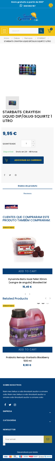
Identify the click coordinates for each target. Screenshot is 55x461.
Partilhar (4, 175)
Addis (35, 452)
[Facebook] (5, 405)
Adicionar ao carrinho (28, 160)
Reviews (28, 193)
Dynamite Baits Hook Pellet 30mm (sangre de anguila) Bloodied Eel (27, 281)
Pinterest (15, 175)
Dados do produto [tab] (27, 185)
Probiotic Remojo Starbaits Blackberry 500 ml (27, 359)
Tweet (10, 175)
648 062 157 (29, 6)
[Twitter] (10, 405)
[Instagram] (15, 405)
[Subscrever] (48, 439)
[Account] (51, 5)
